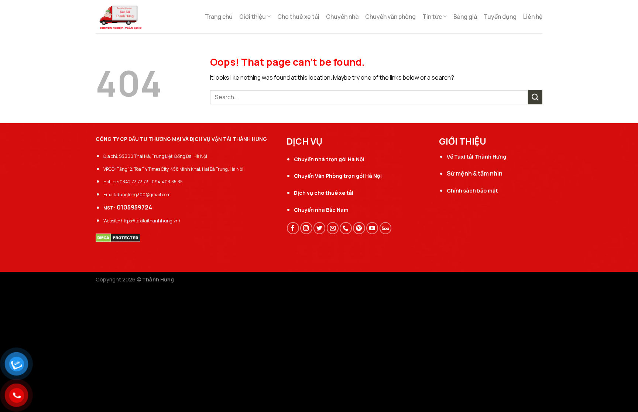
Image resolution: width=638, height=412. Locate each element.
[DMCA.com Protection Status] (118, 237)
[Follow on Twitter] (319, 228)
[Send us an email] (333, 228)
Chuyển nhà (342, 17)
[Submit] (535, 97)
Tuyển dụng (500, 17)
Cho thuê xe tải (298, 17)
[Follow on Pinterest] (359, 228)
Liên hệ (532, 17)
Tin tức (432, 17)
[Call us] (346, 228)
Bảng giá (465, 17)
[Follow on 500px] (386, 228)
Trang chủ (219, 17)
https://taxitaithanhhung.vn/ (151, 221)
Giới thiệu (252, 17)
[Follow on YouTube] (372, 228)
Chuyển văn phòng (390, 17)
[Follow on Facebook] (293, 228)
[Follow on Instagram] (306, 228)
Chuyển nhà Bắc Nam (321, 209)
